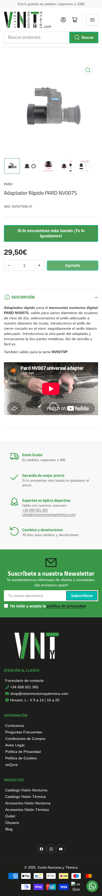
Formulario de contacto (24, 680)
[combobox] (51, 37)
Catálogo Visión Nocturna (26, 790)
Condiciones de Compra (25, 738)
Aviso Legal (14, 745)
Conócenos (14, 725)
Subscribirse (82, 595)
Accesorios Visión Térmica (27, 810)
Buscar (88, 37)
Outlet (10, 816)
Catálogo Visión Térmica (25, 797)
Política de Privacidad (23, 751)
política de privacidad (66, 606)
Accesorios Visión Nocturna (27, 803)
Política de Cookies (21, 758)
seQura (11, 764)
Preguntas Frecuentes (23, 732)
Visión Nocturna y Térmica (57, 867)
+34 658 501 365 (35, 510)
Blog (9, 829)
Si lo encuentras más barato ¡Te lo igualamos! (51, 233)
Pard (8, 184)
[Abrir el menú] (92, 20)
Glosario (12, 823)
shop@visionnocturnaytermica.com (49, 515)
